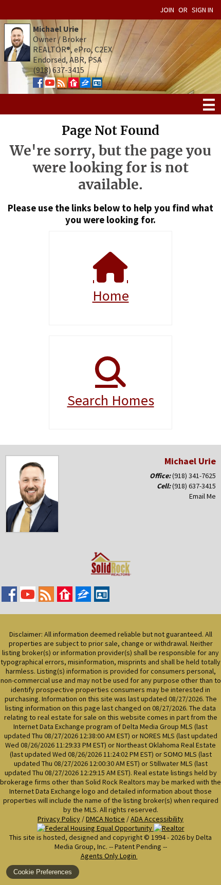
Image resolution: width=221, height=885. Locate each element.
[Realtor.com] (73, 85)
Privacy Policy (59, 818)
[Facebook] (38, 85)
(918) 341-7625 (194, 475)
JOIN (167, 9)
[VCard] (97, 85)
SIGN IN (202, 9)
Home (111, 295)
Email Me (202, 496)
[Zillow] (85, 85)
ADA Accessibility (157, 818)
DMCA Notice (105, 818)
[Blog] (62, 85)
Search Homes (110, 400)
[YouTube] (50, 85)
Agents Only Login (109, 855)
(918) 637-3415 (194, 485)
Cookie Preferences (42, 872)
